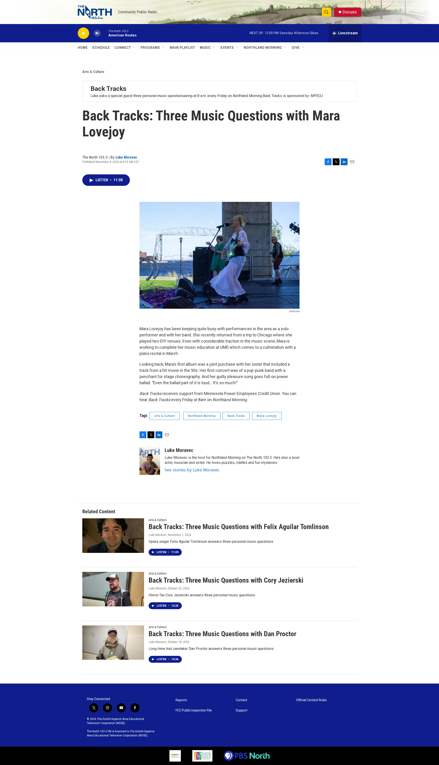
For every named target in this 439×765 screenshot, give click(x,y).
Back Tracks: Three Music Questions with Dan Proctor (222, 634)
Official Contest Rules (311, 700)
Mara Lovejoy (267, 416)
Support (241, 710)
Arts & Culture (93, 71)
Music (205, 47)
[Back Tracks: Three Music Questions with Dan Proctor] (113, 642)
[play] (83, 33)
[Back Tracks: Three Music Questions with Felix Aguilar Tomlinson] (113, 535)
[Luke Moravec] (149, 461)
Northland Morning (263, 47)
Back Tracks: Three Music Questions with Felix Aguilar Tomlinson (239, 527)
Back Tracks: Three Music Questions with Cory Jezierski (226, 580)
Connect (123, 47)
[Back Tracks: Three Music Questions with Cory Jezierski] (113, 589)
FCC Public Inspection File (194, 710)
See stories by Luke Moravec (192, 470)
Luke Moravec (126, 157)
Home (83, 47)
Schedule (101, 47)
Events (227, 47)
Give (296, 47)
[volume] (97, 33)
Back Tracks (108, 88)
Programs (150, 47)
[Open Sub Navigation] (134, 47)
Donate (350, 12)
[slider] (104, 33)
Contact (241, 700)
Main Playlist (182, 47)
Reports (181, 700)
